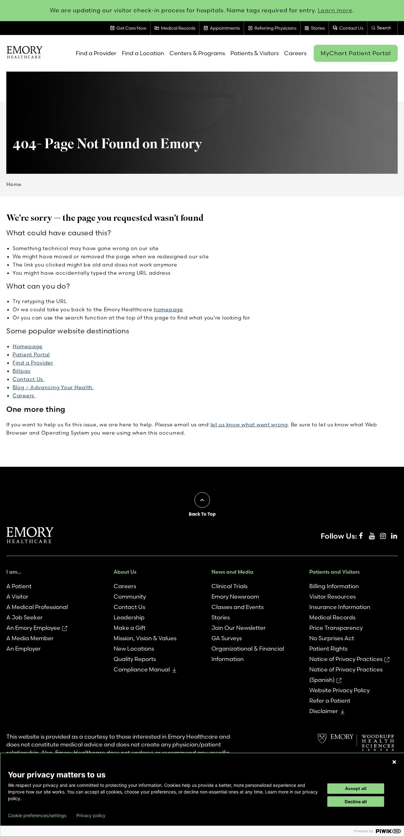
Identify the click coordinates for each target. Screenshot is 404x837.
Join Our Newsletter (238, 627)
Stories (220, 617)
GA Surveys (226, 638)
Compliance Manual (142, 669)
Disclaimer (323, 711)
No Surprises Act (331, 638)
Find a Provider (33, 363)
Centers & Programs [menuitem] (197, 53)
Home (14, 184)
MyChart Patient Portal (356, 53)
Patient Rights (328, 648)
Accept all (355, 788)
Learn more (335, 10)
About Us (125, 572)
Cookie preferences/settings (37, 815)
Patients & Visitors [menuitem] (254, 53)
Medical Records (332, 617)
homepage (168, 309)
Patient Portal (31, 354)
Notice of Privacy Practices (346, 659)
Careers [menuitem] (295, 53)
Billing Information (334, 586)
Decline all (356, 801)
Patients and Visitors (334, 572)
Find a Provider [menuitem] (96, 53)
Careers (24, 395)
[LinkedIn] (394, 536)
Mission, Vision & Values (145, 638)
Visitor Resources (332, 596)
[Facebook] (361, 536)
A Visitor (17, 596)
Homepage (28, 346)
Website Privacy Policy (339, 690)
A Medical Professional (37, 607)
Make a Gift (130, 627)
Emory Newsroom (235, 596)
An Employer (23, 648)
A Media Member (30, 638)
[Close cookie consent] (394, 761)
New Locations (134, 648)
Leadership (129, 617)
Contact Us (29, 379)
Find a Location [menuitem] (143, 53)
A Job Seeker (24, 617)
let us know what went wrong (249, 424)
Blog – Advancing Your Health (53, 387)
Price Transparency (336, 627)
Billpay (22, 371)
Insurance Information (339, 607)
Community (130, 596)
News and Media (232, 572)
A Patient (19, 586)
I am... (13, 572)
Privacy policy (90, 815)
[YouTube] (372, 536)
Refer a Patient (329, 700)
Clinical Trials (229, 586)
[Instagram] (383, 536)
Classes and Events (237, 607)
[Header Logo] (24, 53)
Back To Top (202, 514)
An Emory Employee (33, 627)
